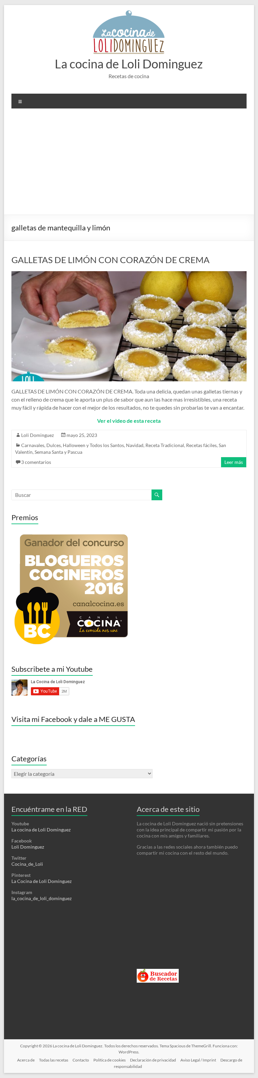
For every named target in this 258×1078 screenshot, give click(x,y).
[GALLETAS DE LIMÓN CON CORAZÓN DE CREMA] (129, 274)
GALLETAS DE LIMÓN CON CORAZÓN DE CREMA (110, 259)
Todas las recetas (53, 1060)
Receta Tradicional (164, 445)
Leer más (233, 462)
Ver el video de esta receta (129, 420)
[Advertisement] (129, 164)
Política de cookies (109, 1060)
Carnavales (32, 445)
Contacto (81, 1060)
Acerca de (26, 1060)
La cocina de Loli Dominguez (129, 63)
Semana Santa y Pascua (58, 452)
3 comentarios (36, 462)
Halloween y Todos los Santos (93, 445)
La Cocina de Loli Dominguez (41, 881)
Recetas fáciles (201, 445)
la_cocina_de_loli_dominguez (41, 898)
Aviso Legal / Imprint (198, 1060)
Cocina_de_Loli (27, 864)
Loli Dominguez (37, 435)
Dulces (53, 445)
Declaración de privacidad (153, 1060)
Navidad (134, 445)
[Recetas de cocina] (158, 972)
